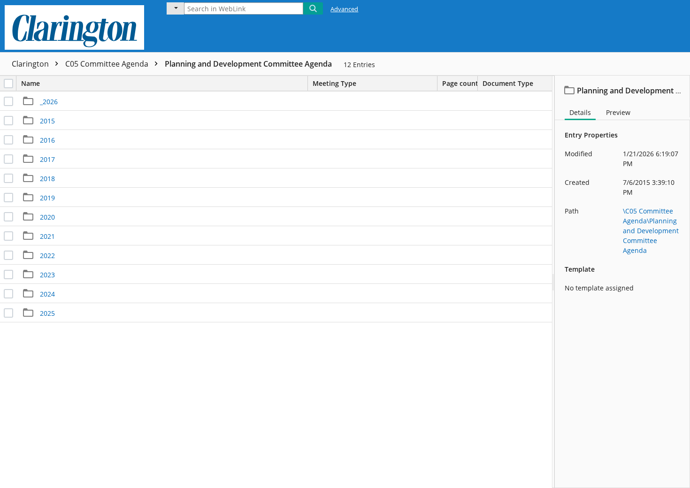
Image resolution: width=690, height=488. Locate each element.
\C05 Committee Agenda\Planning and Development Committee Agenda (651, 230)
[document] (622, 282)
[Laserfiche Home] (77, 26)
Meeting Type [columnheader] (334, 83)
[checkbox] (8, 83)
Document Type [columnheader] (508, 83)
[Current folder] (175, 8)
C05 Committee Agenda (107, 64)
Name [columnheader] (30, 83)
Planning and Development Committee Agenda (248, 64)
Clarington (31, 64)
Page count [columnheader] (460, 83)
